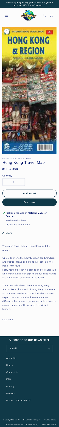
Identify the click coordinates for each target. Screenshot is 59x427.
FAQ (8, 379)
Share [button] (9, 233)
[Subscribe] (49, 348)
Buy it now (29, 202)
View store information (18, 224)
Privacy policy (50, 420)
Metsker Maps (16, 420)
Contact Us (12, 372)
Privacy (10, 386)
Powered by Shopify (32, 420)
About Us (11, 358)
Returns (10, 393)
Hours (9, 365)
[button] (6, 15)
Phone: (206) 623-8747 (19, 400)
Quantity (7, 175)
